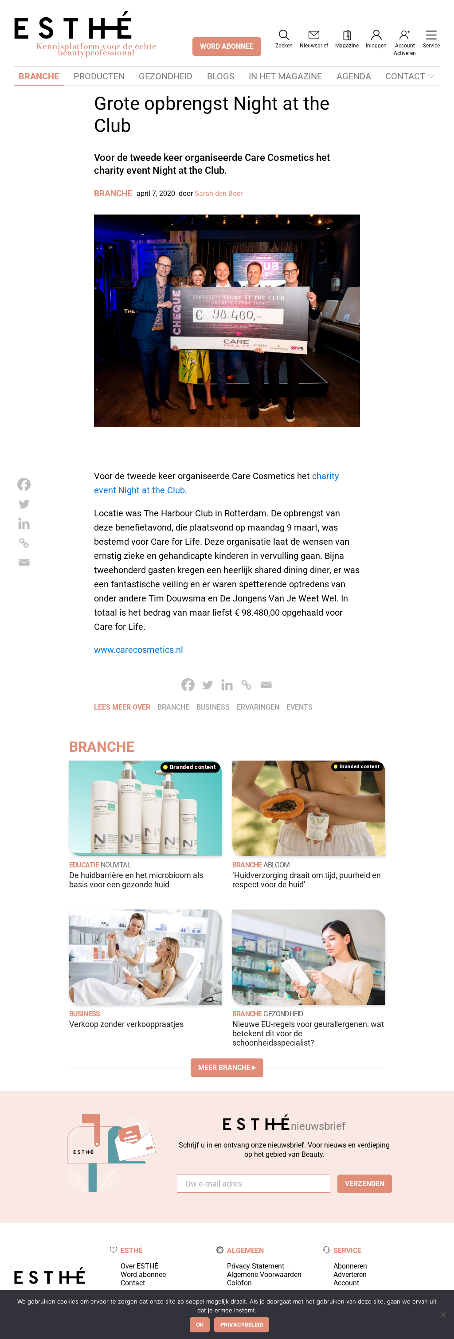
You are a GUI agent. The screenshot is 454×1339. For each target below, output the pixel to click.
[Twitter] (24, 504)
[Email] (24, 562)
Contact (405, 76)
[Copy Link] (24, 543)
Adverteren (350, 1274)
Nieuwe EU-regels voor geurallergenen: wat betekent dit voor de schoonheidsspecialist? (308, 1033)
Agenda (354, 76)
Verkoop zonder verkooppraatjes (126, 1024)
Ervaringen (258, 707)
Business (84, 1014)
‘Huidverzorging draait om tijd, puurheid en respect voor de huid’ (306, 880)
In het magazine (285, 76)
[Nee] (442, 1314)
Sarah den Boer (219, 193)
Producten (99, 76)
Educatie (84, 865)
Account (346, 1283)
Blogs (221, 76)
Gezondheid (165, 76)
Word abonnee (143, 1274)
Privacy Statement (255, 1266)
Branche (39, 76)
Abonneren (350, 1266)
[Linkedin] (24, 523)
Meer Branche (224, 1067)
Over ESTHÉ (139, 1266)
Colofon (239, 1283)
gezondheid (283, 1014)
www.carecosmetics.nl (138, 649)
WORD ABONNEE (227, 46)
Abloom (276, 865)
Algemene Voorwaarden (264, 1274)
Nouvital (116, 865)
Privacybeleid (241, 1324)
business (213, 707)
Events (299, 707)
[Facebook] (24, 484)
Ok (200, 1324)
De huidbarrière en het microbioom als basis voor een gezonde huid (136, 880)
